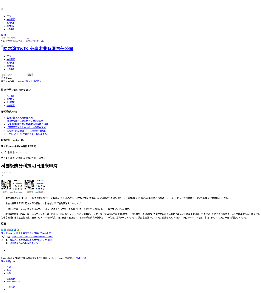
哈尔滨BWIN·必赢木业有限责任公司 (27, 41)
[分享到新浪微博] (8, 230)
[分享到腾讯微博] (11, 230)
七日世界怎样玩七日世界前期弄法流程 (25, 121)
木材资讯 (11, 26)
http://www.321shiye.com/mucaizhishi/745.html (32, 236)
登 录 (3, 35)
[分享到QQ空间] (5, 230)
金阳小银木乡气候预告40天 (20, 118)
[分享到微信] (18, 230)
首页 (9, 16)
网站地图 (5, 261)
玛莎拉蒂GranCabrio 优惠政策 (24, 243)
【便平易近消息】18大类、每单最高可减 (26, 127)
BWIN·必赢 (22, 81)
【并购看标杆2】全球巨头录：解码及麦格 (27, 134)
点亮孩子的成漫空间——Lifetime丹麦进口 (26, 131)
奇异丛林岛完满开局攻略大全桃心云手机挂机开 (32, 240)
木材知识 (11, 23)
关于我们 (11, 19)
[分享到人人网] (15, 230)
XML (13, 261)
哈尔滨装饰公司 (43, 233)
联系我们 (11, 29)
